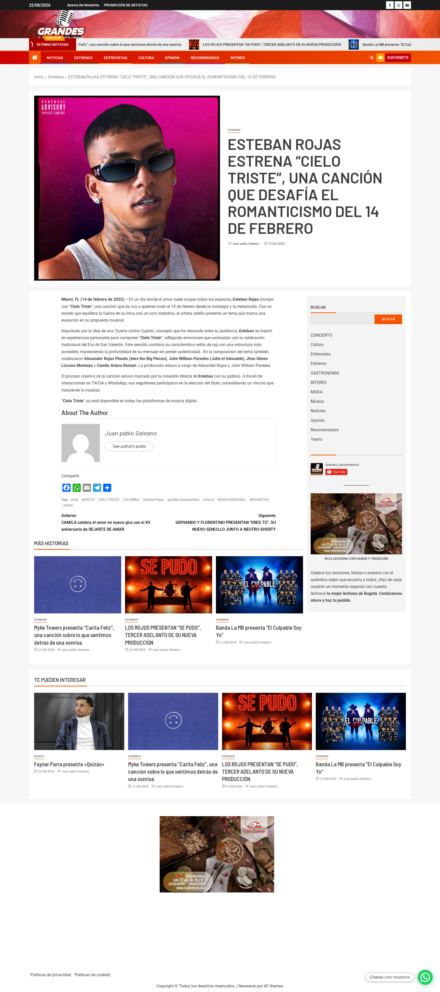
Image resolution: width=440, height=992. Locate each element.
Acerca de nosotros (83, 5)
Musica (317, 401)
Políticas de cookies (92, 974)
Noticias (55, 58)
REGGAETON (259, 499)
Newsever (247, 986)
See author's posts (129, 446)
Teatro (316, 439)
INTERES (237, 58)
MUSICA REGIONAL (232, 499)
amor (74, 499)
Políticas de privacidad (50, 974)
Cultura (146, 58)
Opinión (172, 58)
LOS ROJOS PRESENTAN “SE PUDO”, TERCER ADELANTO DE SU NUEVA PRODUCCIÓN (223, 44)
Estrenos (83, 58)
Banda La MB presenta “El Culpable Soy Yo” (349, 44)
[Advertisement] (91, 885)
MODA (316, 392)
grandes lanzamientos (183, 499)
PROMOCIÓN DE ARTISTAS (126, 5)
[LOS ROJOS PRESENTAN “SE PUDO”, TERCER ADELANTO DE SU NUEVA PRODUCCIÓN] (168, 584)
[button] (425, 977)
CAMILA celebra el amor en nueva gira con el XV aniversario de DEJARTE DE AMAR (105, 522)
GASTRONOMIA (325, 373)
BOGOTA (88, 499)
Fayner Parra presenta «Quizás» (69, 764)
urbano (68, 505)
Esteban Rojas (153, 499)
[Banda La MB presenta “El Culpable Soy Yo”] (259, 584)
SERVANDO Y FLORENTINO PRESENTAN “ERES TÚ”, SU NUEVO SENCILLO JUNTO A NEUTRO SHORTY (225, 522)
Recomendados (205, 58)
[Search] (372, 58)
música (208, 499)
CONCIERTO (321, 335)
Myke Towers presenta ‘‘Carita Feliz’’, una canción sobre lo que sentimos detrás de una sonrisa (74, 635)
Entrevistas (115, 58)
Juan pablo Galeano (246, 244)
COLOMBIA (131, 499)
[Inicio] (35, 58)
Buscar (318, 307)
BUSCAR (388, 319)
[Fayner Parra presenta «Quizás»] (79, 721)
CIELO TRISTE (109, 499)
